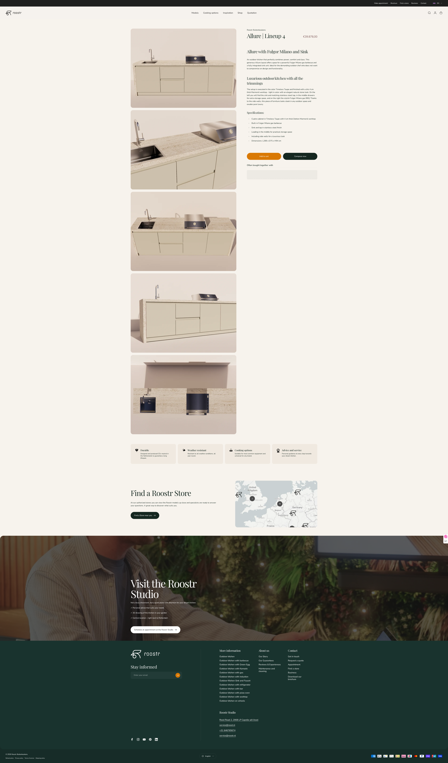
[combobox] (437, 3)
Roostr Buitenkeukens (256, 30)
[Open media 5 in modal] (183, 394)
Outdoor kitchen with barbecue (234, 660)
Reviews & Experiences (270, 664)
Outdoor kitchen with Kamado (233, 668)
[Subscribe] (177, 675)
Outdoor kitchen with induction (233, 676)
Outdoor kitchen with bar (231, 688)
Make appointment (381, 3)
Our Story (263, 656)
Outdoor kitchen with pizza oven (234, 692)
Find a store (404, 3)
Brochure (394, 3)
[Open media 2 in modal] (183, 149)
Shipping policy (40, 758)
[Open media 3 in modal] (183, 231)
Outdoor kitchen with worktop (233, 696)
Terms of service (29, 758)
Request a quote (296, 660)
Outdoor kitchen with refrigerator (234, 684)
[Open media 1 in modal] (183, 68)
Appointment (294, 664)
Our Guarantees (266, 660)
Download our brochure (294, 678)
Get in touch (293, 656)
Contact (423, 3)
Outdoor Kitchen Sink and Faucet (234, 680)
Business (414, 3)
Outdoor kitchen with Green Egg (234, 664)
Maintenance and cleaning (267, 670)
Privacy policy (19, 758)
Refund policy (10, 758)
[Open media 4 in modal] (183, 313)
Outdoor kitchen (226, 656)
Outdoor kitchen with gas (231, 672)
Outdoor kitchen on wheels (232, 701)
